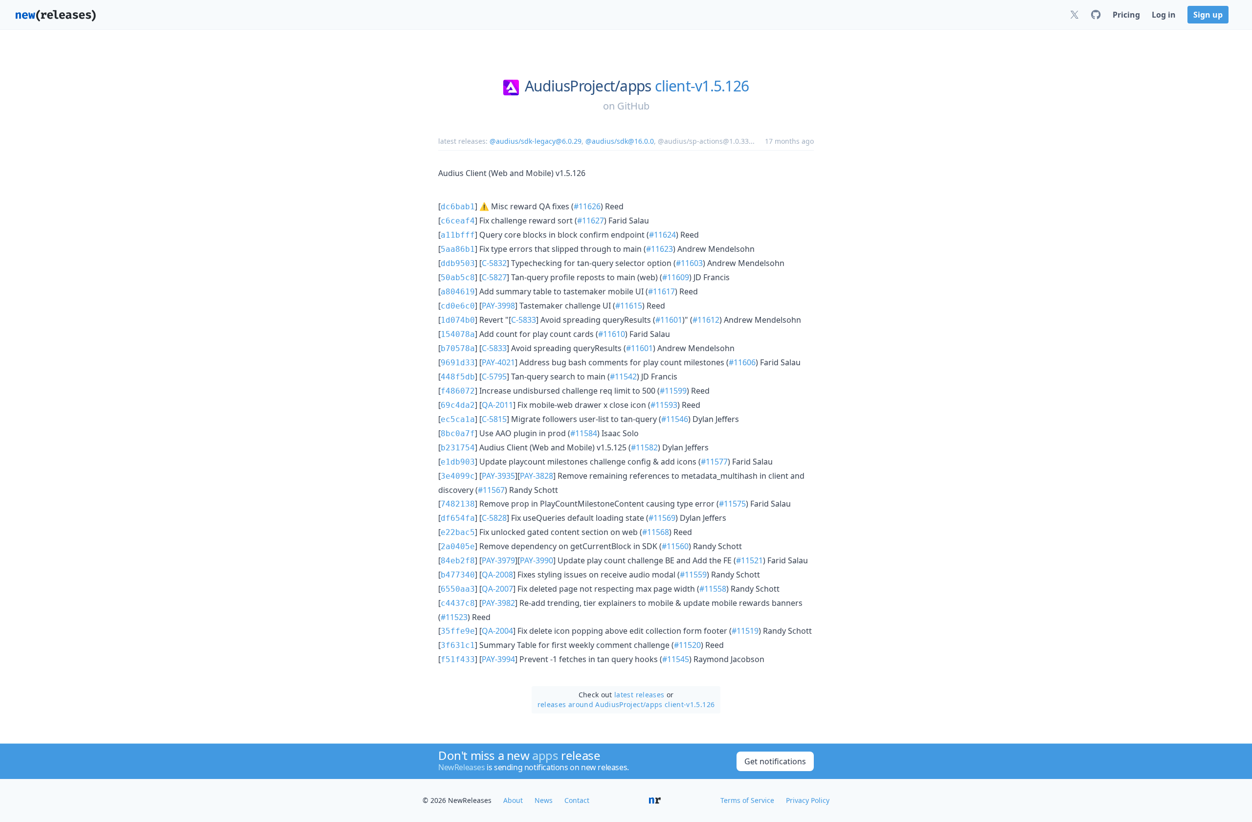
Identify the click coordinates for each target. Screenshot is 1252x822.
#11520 (687, 645)
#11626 (587, 206)
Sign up (1208, 14)
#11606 (742, 362)
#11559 (693, 574)
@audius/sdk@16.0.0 (619, 141)
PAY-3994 (498, 659)
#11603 (689, 263)
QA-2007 (497, 588)
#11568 (655, 532)
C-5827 (494, 277)
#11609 (675, 277)
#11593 (663, 405)
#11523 (454, 617)
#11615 (628, 305)
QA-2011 (497, 405)
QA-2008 (497, 574)
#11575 (732, 503)
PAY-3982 (498, 603)
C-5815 (494, 419)
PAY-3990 (536, 560)
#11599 (673, 390)
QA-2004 (497, 630)
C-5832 (494, 263)
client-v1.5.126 (702, 86)
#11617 (661, 291)
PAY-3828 (536, 475)
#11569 (661, 517)
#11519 (745, 630)
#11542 (623, 376)
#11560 (675, 546)
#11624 (662, 234)
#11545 (675, 659)
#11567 (491, 490)
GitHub (633, 105)
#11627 (590, 220)
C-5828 (494, 517)
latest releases (639, 694)
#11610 (611, 334)
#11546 (674, 419)
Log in (1164, 14)
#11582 (644, 447)
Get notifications (775, 761)
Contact (576, 800)
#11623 (659, 249)
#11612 (706, 319)
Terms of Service (747, 800)
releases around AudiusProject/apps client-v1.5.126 (626, 704)
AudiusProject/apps (588, 86)
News (544, 800)
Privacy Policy (807, 800)
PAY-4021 (498, 362)
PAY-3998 (498, 305)
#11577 (714, 461)
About (513, 800)
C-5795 (494, 376)
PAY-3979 (498, 560)
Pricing (1126, 14)
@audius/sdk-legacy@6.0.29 (535, 141)
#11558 (712, 588)
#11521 (749, 560)
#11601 (668, 319)
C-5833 (523, 319)
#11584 (583, 433)
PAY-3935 (498, 475)
